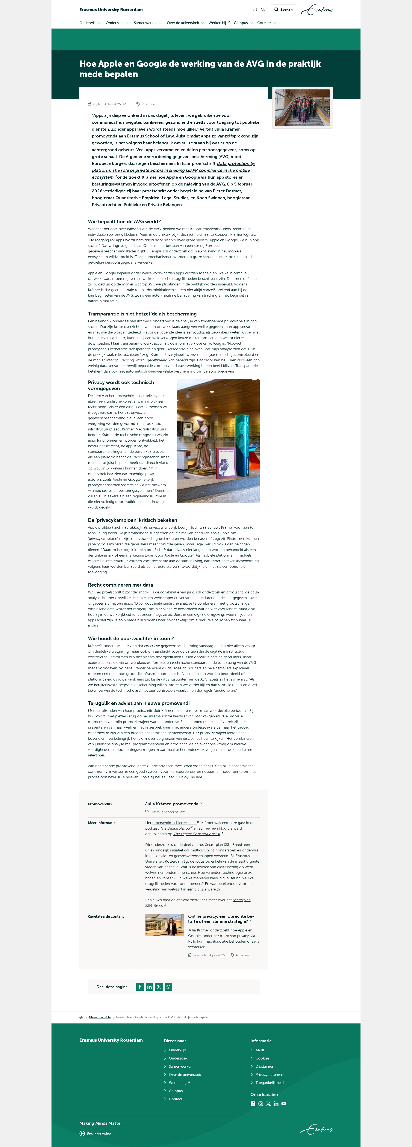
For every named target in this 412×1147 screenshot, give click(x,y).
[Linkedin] (276, 1103)
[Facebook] (253, 1103)
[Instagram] (260, 1103)
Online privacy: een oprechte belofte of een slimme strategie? (221, 919)
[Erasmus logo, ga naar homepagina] (316, 9)
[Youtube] (283, 1103)
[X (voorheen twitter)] (268, 1103)
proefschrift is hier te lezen (175, 823)
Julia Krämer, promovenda (172, 803)
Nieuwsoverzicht (100, 1017)
